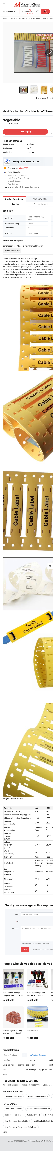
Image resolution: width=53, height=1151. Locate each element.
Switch (5, 1069)
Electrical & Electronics (17, 19)
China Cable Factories (13, 1108)
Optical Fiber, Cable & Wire (37, 19)
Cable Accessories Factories (38, 1108)
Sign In (6, 187)
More (5, 1132)
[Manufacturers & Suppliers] (26, 4)
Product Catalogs (39, 1055)
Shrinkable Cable (33, 1115)
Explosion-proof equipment (36, 1069)
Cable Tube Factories (13, 1115)
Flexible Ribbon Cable (13, 1096)
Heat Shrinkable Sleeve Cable (16, 1121)
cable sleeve (31, 1065)
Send (25, 949)
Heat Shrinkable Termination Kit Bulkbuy (21, 1127)
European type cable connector (14, 1065)
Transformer (7, 1060)
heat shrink (30, 1060)
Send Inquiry (25, 131)
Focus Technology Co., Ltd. (32, 1141)
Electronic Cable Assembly (37, 1096)
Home (5, 19)
